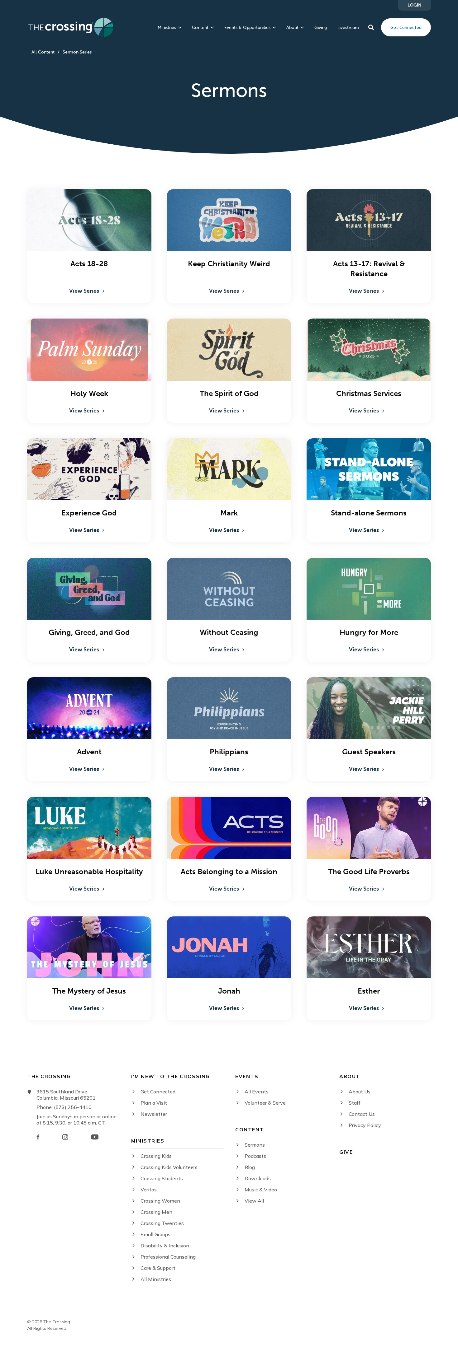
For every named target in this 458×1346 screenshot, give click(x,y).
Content (200, 28)
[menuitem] (414, 5)
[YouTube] (95, 1137)
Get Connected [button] (406, 27)
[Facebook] (38, 1136)
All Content (43, 52)
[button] (371, 27)
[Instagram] (65, 1137)
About (292, 28)
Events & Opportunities (247, 28)
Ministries (167, 28)
